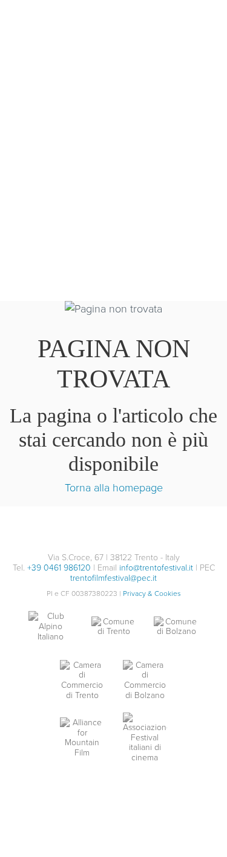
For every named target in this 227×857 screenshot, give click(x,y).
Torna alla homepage (114, 487)
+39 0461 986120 (59, 567)
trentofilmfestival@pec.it (113, 577)
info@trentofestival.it (156, 567)
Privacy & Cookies (152, 593)
